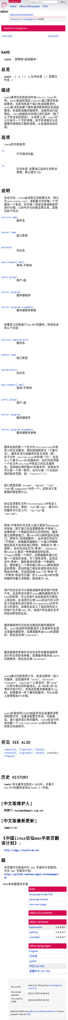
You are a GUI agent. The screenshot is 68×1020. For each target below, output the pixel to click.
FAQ (45, 6)
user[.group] (9, 277)
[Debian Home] (4, 6)
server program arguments (17, 307)
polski (32, 961)
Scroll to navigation (15, 28)
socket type (8, 232)
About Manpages (29, 6)
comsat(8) (10, 749)
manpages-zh (29, 19)
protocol (6, 247)
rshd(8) (39, 752)
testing (33, 932)
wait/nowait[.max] (12, 262)
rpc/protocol (9, 369)
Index (13, 6)
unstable (34, 937)
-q (2, 165)
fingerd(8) (25, 749)
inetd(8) (7, 36)
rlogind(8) (25, 752)
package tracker (38, 899)
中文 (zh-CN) (36, 966)
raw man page (37, 904)
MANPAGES (14, 1)
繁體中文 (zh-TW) (39, 971)
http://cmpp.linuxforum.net (21, 850)
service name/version (14, 339)
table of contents (41, 913)
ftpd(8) (39, 749)
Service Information (21, 14)
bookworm (16, 19)
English (33, 951)
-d (2, 150)
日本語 (33, 956)
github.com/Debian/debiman (42, 1011)
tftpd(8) (9, 756)
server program (10, 292)
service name (9, 217)
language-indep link (41, 894)
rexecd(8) (10, 752)
